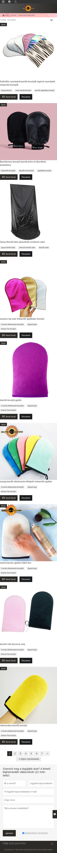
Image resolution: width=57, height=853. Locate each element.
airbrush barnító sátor (27, 248)
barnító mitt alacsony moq (12, 644)
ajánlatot (9, 833)
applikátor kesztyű (44, 171)
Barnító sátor (44, 248)
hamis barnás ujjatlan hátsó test (15, 563)
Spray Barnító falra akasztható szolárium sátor (22, 242)
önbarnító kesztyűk (8, 171)
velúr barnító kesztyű (23, 90)
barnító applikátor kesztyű (44, 90)
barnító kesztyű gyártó (10, 400)
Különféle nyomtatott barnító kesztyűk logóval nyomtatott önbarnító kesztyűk (27, 83)
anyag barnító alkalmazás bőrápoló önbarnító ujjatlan (26, 481)
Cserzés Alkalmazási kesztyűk (12, 324)
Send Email (8, 96)
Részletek (26, 97)
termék (13, 15)
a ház (5, 15)
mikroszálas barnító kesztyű (13, 725)
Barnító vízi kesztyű (26, 171)
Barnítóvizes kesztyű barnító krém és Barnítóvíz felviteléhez (23, 163)
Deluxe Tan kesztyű (8, 329)
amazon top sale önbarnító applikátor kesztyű (22, 319)
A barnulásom (6, 90)
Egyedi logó (32, 324)
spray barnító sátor (8, 248)
